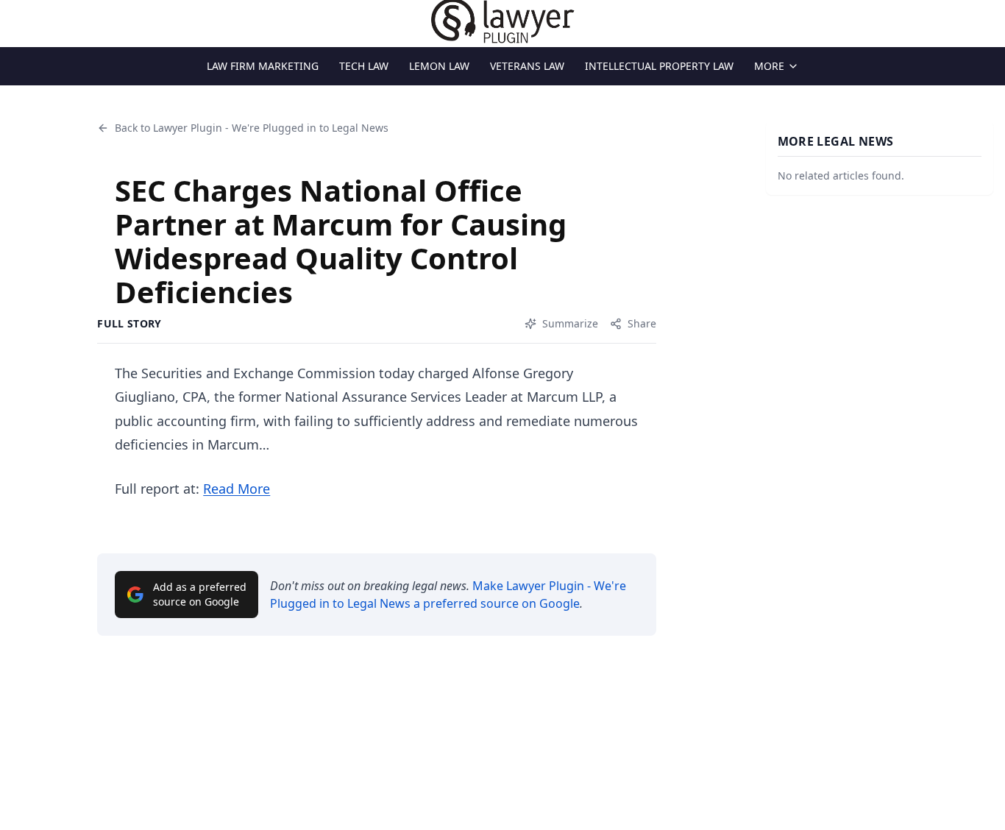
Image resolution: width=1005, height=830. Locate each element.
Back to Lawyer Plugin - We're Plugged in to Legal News (251, 128)
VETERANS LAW (527, 66)
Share (642, 323)
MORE (769, 66)
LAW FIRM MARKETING (263, 66)
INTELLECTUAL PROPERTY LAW (659, 66)
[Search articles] (19, 20)
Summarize (570, 323)
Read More (236, 488)
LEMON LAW (439, 66)
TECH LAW (363, 66)
